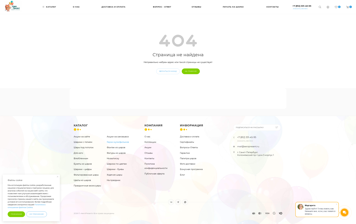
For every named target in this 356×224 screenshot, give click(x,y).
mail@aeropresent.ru (248, 146)
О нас (147, 136)
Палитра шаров (188, 158)
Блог (182, 175)
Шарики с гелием (83, 142)
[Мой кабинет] (328, 7)
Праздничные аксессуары (87, 185)
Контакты (149, 158)
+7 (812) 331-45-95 (301, 6)
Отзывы (148, 153)
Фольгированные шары (86, 175)
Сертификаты (187, 142)
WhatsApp (185, 202)
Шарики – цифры (83, 169)
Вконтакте (171, 202)
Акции (147, 147)
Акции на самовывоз (118, 136)
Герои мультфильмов (118, 142)
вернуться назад (168, 71)
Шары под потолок (83, 147)
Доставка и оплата (189, 136)
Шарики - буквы (115, 169)
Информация (191, 125)
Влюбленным (81, 158)
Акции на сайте (82, 136)
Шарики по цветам (117, 164)
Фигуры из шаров (116, 153)
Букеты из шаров (83, 164)
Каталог (81, 125)
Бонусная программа (191, 169)
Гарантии (185, 153)
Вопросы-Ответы (189, 147)
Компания (153, 125)
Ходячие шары (114, 175)
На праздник (113, 180)
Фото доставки (187, 164)
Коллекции (150, 142)
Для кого (78, 153)
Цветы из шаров (82, 180)
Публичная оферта (154, 173)
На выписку (113, 158)
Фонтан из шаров (116, 147)
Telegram (178, 202)
